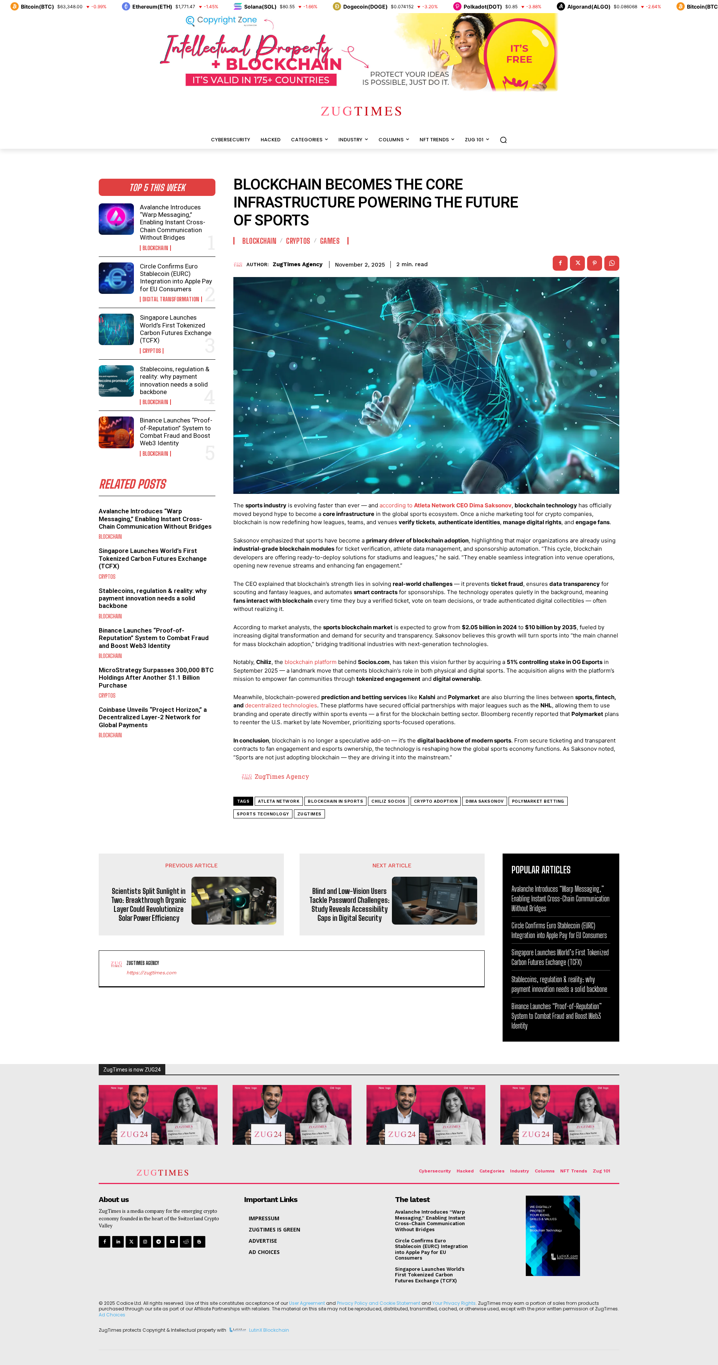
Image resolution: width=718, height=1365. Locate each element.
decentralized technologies (281, 705)
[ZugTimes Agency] (239, 264)
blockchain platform (311, 661)
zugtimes (309, 814)
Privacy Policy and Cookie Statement (378, 1303)
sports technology (263, 814)
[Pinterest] (594, 263)
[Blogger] (199, 1242)
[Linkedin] (118, 1242)
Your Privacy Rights (454, 1303)
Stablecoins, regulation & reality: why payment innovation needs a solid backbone (174, 380)
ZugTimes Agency (297, 264)
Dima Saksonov (485, 801)
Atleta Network (279, 801)
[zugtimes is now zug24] (158, 1115)
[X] (577, 263)
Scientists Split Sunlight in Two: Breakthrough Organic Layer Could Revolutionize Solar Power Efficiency (148, 904)
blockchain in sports (335, 801)
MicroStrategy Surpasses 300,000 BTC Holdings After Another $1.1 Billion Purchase (156, 677)
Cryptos (151, 351)
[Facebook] (560, 263)
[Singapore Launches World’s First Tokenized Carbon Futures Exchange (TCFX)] (116, 329)
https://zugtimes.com (151, 972)
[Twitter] (131, 1242)
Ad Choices (112, 1315)
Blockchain (155, 248)
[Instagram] (145, 1242)
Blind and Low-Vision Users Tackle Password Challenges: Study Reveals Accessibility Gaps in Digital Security (349, 904)
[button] (503, 140)
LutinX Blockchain (269, 1330)
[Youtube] (172, 1242)
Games (330, 241)
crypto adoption (436, 801)
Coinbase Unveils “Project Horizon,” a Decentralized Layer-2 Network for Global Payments (153, 717)
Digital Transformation (170, 299)
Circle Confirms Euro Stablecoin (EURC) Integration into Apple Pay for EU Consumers (176, 277)
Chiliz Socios (388, 801)
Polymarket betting (538, 801)
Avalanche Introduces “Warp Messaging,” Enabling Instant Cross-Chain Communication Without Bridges (172, 222)
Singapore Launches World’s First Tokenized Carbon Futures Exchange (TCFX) (175, 329)
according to (446, 505)
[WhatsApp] (611, 263)
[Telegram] (159, 1242)
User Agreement (307, 1303)
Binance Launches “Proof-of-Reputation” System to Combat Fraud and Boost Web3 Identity (176, 431)
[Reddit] (185, 1242)
